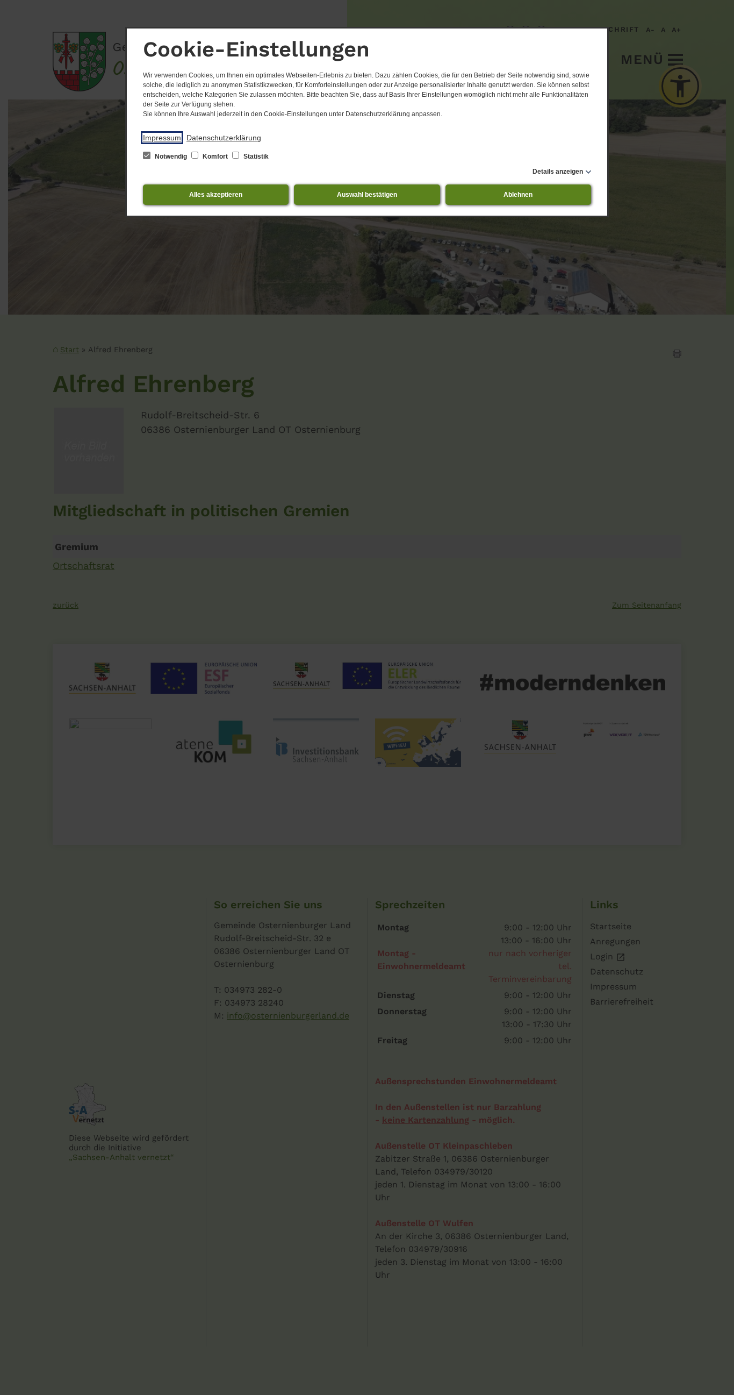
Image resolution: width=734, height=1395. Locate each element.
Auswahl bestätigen (367, 194)
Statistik (255, 156)
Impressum (162, 137)
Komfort (215, 156)
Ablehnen (517, 194)
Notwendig (171, 156)
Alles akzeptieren (215, 194)
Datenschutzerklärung (223, 137)
